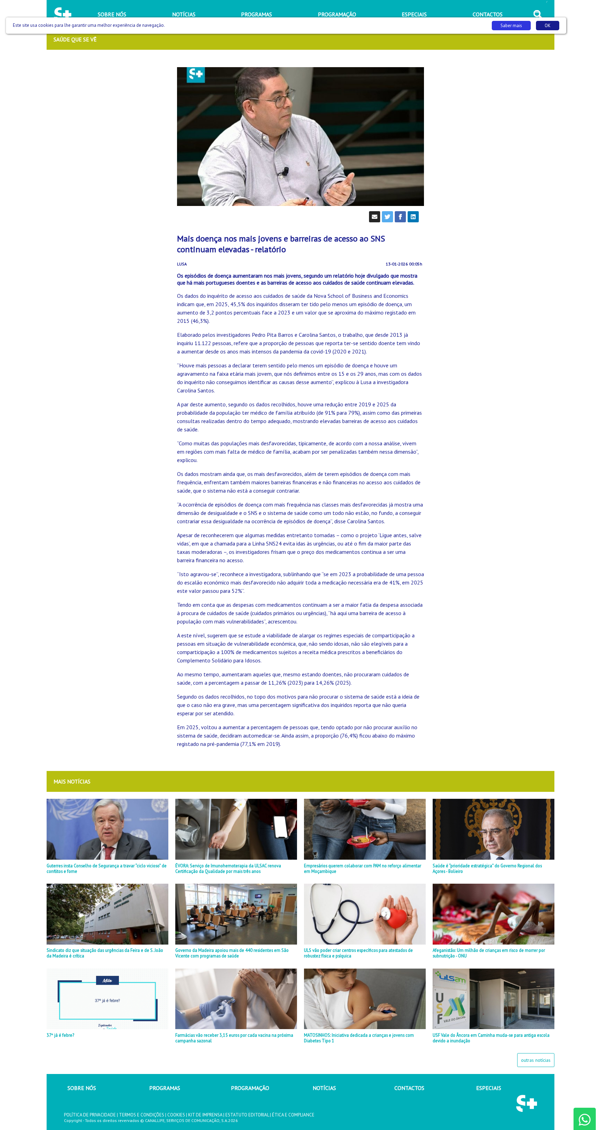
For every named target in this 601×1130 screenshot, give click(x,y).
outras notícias (536, 1060)
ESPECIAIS (488, 1087)
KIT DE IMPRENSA (205, 1115)
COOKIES (176, 1115)
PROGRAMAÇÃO (250, 1087)
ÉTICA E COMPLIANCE (293, 1115)
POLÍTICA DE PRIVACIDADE (90, 1115)
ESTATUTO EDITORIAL (247, 1115)
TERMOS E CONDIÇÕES (141, 1115)
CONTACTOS (409, 1087)
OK (548, 26)
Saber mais (511, 26)
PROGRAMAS (164, 1087)
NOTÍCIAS (324, 1087)
